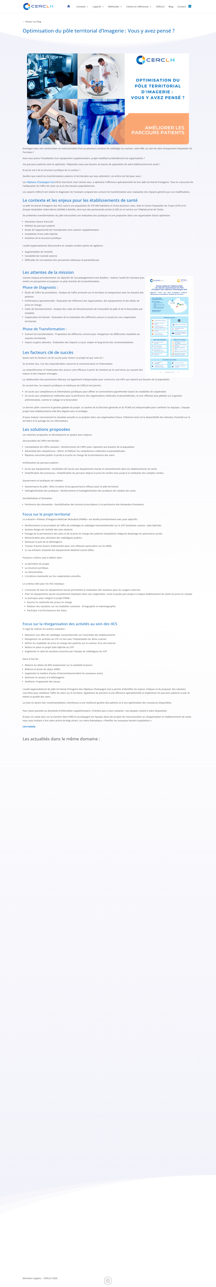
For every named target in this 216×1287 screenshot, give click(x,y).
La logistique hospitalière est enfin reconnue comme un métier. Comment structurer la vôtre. (89, 858)
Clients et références (137, 7)
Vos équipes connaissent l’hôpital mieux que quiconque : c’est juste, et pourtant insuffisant (87, 1136)
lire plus (30, 866)
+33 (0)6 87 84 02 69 (58, 1217)
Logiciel (97, 7)
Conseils (80, 7)
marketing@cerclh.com (61, 1226)
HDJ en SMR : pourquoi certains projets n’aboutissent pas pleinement (72, 997)
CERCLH (160, 7)
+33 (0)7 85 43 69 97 (157, 1262)
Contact (181, 7)
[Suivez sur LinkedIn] (61, 1235)
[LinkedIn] (191, 9)
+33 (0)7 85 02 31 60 (37, 1262)
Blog (171, 7)
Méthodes (113, 7)
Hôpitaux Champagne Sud (40, 182)
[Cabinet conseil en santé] (70, 9)
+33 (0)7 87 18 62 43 (37, 1265)
